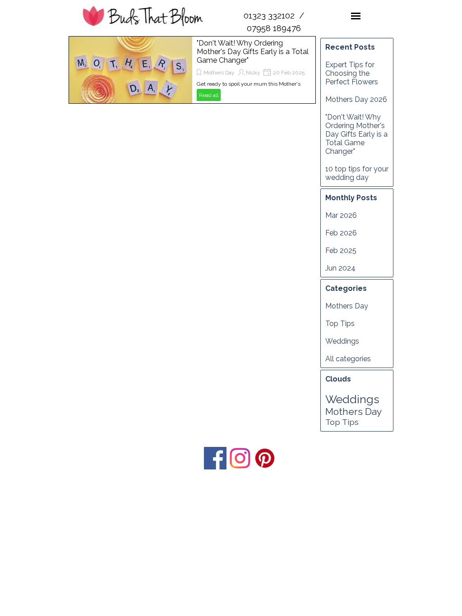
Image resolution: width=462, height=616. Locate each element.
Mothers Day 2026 (356, 99)
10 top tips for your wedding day (356, 173)
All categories (348, 358)
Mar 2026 (341, 215)
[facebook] (215, 458)
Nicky (253, 72)
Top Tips (340, 323)
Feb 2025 (340, 250)
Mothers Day (219, 72)
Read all (208, 95)
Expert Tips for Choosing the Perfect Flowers (351, 73)
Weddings (342, 341)
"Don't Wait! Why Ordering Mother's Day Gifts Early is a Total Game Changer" (253, 51)
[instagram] (240, 458)
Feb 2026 (341, 233)
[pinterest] (265, 458)
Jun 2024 (340, 268)
